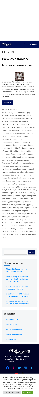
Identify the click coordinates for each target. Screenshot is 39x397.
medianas (15, 181)
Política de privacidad (13, 356)
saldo (10, 217)
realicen (5, 208)
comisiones (6, 130)
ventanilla (32, 234)
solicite (28, 225)
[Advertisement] (19, 20)
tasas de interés (8, 231)
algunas (14, 112)
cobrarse (11, 127)
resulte (33, 214)
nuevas (17, 193)
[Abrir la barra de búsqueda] (25, 44)
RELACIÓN (6, 214)
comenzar (31, 127)
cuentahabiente (8, 142)
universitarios (7, 234)
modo (12, 190)
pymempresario (20, 205)
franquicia (21, 163)
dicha (13, 145)
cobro (18, 127)
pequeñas (6, 199)
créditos (15, 139)
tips (23, 231)
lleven (22, 178)
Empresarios (11, 339)
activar (7, 112)
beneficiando (20, 118)
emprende (6, 154)
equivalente (22, 157)
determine (6, 145)
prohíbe (19, 202)
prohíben (27, 202)
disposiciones (27, 145)
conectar (13, 133)
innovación (31, 169)
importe (18, 166)
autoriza (13, 115)
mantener (29, 178)
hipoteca (5, 166)
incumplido (15, 169)
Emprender (28, 154)
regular (25, 211)
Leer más (7, 103)
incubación (6, 169)
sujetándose (7, 228)
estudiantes (6, 160)
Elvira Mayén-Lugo (17, 151)
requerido (26, 214)
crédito (18, 136)
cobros (23, 127)
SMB (19, 217)
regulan (18, 211)
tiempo (18, 231)
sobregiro (26, 217)
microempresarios (9, 187)
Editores (23, 359)
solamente (20, 225)
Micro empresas (11, 109)
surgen (15, 228)
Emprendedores (17, 154)
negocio (33, 190)
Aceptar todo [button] (27, 392)
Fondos (13, 163)
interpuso (6, 175)
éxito (14, 160)
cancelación (6, 124)
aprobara (5, 115)
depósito (18, 142)
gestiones (30, 163)
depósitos (26, 142)
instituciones (14, 172)
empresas (6, 157)
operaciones (7, 196)
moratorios (25, 190)
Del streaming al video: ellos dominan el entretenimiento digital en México (17, 279)
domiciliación (16, 148)
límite (29, 175)
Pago (34, 196)
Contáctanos (10, 361)
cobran (4, 127)
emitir (28, 151)
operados (16, 196)
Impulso (25, 166)
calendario (16, 121)
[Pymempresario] (6, 44)
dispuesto (6, 148)
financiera (6, 163)
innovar (5, 172)
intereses (30, 172)
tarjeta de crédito (25, 228)
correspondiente (8, 136)
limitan (23, 175)
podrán (20, 199)
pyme (11, 205)
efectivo (32, 148)
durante (25, 148)
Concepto (5, 133)
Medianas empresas (14, 334)
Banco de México (24, 115)
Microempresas (23, 187)
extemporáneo (22, 160)
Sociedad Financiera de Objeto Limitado (17, 219)
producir (12, 202)
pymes (29, 205)
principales (28, 199)
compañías (16, 130)
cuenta (21, 139)
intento (22, 172)
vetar (4, 237)
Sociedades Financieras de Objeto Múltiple (18, 222)
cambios (25, 121)
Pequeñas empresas (14, 329)
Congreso (21, 133)
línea (10, 178)
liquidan (16, 178)
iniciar (23, 169)
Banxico (11, 118)
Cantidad (15, 124)
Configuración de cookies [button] (12, 392)
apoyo (28, 112)
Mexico (10, 184)
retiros (4, 217)
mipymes (5, 190)
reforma (12, 208)
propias (5, 205)
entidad (14, 157)
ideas (12, 166)
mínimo (33, 187)
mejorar (28, 181)
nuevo (23, 193)
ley (18, 175)
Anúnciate (15, 359)
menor (4, 184)
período (14, 199)
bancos (5, 118)
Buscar (31, 252)
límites (4, 178)
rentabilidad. (16, 214)
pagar (29, 196)
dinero (18, 145)
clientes (29, 124)
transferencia (31, 231)
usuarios (17, 234)
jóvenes (14, 175)
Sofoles (5, 225)
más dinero (6, 181)
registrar (19, 208)
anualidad (21, 112)
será (15, 217)
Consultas (29, 133)
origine (23, 196)
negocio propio (8, 193)
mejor (22, 181)
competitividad (26, 130)
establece (31, 157)
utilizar (24, 234)
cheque (22, 124)
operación (30, 193)
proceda (5, 202)
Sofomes (12, 225)
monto (17, 190)
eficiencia (5, 151)
